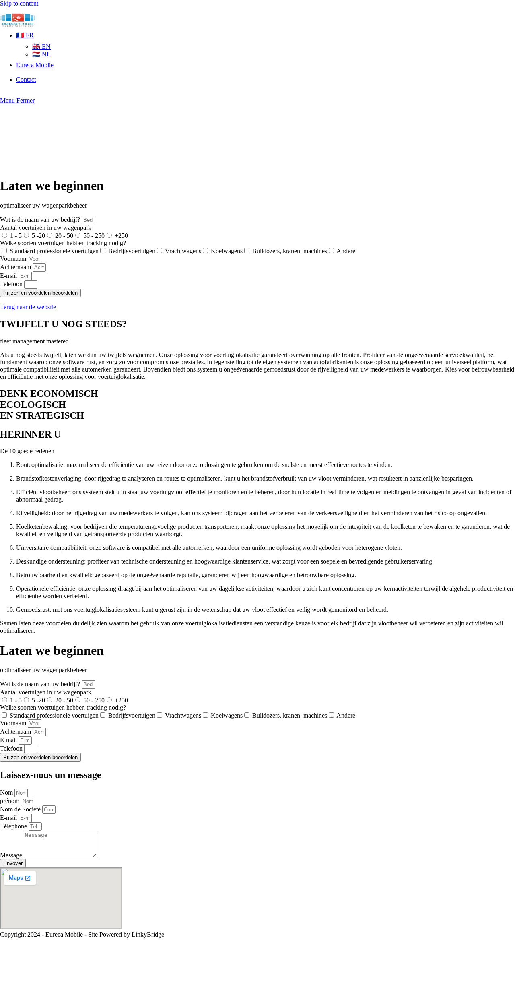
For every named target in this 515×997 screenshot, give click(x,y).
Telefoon (12, 284)
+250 (121, 235)
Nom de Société (21, 809)
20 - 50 (64, 235)
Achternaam (16, 267)
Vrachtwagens (183, 251)
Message (12, 855)
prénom (10, 800)
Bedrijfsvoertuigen (131, 251)
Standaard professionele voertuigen (54, 251)
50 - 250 (94, 235)
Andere (345, 251)
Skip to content (19, 3)
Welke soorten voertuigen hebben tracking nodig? (63, 242)
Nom (7, 792)
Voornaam (14, 258)
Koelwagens (227, 251)
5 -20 (38, 235)
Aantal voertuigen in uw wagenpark (45, 227)
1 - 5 (16, 235)
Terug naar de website (28, 306)
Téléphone (14, 826)
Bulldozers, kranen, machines (289, 251)
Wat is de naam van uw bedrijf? (41, 219)
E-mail (9, 275)
